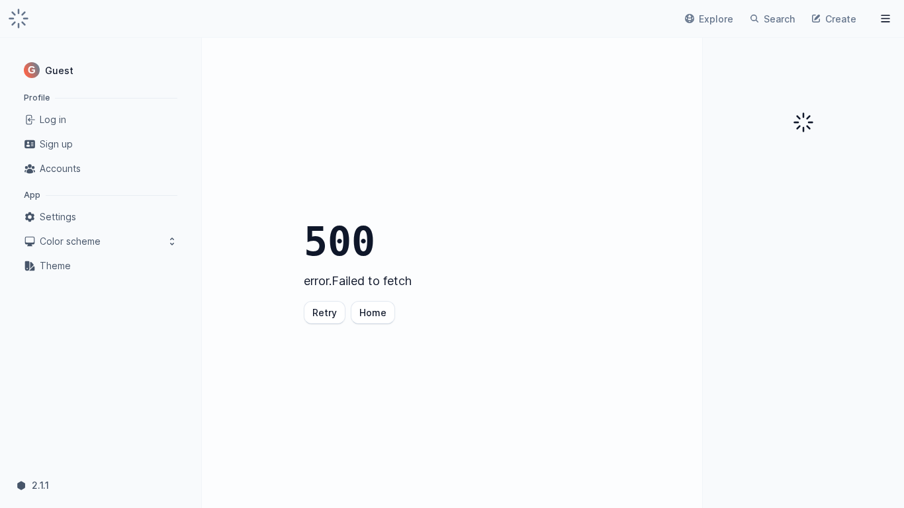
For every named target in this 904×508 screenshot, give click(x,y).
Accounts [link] (60, 168)
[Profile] (885, 18)
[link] (18, 18)
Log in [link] (53, 119)
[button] (100, 70)
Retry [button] (324, 312)
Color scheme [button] (70, 241)
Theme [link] (55, 265)
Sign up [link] (56, 143)
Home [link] (372, 312)
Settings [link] (58, 216)
